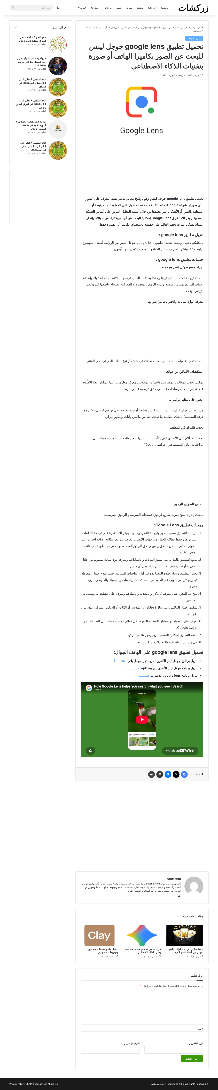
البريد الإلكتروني (196, 1043)
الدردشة (152, 7)
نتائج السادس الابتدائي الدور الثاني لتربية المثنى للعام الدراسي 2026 (32, 146)
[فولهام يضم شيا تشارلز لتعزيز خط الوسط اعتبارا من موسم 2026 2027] (57, 66)
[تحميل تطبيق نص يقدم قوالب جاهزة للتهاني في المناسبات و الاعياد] (184, 935)
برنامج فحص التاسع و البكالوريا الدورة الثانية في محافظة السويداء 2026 (31, 125)
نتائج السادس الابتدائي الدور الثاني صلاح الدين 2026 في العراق (32, 83)
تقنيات (129, 7)
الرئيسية (165, 7)
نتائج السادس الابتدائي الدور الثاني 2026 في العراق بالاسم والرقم (31, 104)
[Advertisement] (142, 166)
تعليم (118, 7)
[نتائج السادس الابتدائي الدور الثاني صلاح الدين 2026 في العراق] (57, 87)
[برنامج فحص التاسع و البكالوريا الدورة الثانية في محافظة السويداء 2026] (57, 129)
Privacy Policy (16, 1084)
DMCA (29, 1084)
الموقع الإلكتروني (132, 1043)
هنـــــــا (119, 661)
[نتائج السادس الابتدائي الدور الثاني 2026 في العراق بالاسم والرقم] (57, 108)
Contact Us (40, 1084)
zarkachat (174, 879)
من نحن (108, 7)
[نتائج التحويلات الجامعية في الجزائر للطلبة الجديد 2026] (57, 45)
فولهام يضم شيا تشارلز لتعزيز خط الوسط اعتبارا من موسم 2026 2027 (31, 62)
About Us (53, 1084)
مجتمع (140, 7)
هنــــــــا (133, 668)
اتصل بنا (95, 7)
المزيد (83, 7)
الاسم (200, 1029)
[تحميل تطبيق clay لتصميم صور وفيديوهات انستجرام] (99, 935)
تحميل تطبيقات (184, 27)
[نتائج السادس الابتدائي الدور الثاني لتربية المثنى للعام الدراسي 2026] (57, 150)
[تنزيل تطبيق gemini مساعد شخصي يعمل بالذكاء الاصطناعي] (142, 935)
